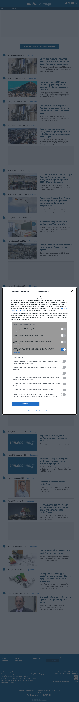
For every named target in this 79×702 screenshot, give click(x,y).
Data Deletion (28, 411)
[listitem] (39, 325)
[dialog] (39, 351)
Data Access (39, 411)
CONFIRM (25, 404)
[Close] (73, 291)
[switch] (63, 329)
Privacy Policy (50, 411)
